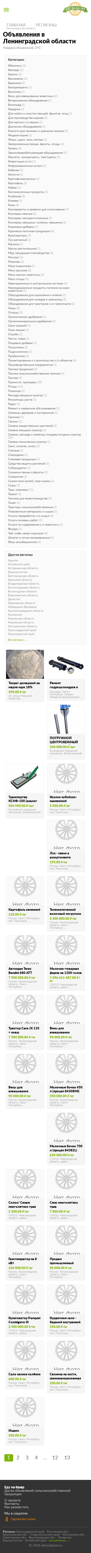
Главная (16, 25)
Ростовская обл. (58, 1531)
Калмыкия (15, 614)
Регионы (46, 25)
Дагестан (14, 599)
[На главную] (75, 9)
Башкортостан (18, 572)
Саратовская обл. (14, 1537)
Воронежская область (23, 595)
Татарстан (65, 1537)
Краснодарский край (22, 630)
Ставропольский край (45, 1534)
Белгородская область (23, 575)
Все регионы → (17, 640)
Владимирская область (23, 583)
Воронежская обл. (15, 1534)
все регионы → (59, 1540)
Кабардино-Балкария (22, 606)
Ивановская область (21, 603)
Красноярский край (21, 634)
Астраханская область (23, 568)
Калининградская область (25, 610)
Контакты (11, 1504)
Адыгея (13, 560)
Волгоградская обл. (42, 1537)
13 (67, 1457)
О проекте (12, 1500)
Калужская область (21, 618)
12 (55, 1457)
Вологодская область (22, 591)
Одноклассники (23, 1519)
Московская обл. (73, 1534)
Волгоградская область (24, 587)
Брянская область (20, 579)
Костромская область (22, 626)
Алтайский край (19, 564)
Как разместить (16, 1507)
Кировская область (21, 622)
